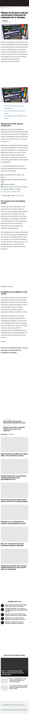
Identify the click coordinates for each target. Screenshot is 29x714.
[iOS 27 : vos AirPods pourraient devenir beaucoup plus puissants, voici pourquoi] (14, 667)
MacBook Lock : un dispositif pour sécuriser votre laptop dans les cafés (13, 522)
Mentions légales (10, 709)
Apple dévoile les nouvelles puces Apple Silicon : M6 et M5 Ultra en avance (14, 455)
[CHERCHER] (27, 3)
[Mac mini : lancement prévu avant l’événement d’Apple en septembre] (14, 534)
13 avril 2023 (19, 195)
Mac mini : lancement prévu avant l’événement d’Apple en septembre (12, 544)
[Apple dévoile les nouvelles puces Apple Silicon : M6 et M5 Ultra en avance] (14, 444)
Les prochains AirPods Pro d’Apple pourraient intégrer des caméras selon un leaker (18, 687)
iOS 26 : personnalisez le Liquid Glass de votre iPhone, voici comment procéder (17, 680)
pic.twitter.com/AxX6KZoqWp (10, 191)
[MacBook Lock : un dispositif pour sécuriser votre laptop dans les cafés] (14, 512)
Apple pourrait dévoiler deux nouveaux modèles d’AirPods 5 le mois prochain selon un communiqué (14, 567)
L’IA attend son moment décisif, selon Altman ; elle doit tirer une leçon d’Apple (14, 500)
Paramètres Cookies (21, 709)
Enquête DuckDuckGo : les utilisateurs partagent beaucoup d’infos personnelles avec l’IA (13, 477)
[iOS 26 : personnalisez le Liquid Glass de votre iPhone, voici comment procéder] (4, 680)
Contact (3, 709)
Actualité (11, 434)
